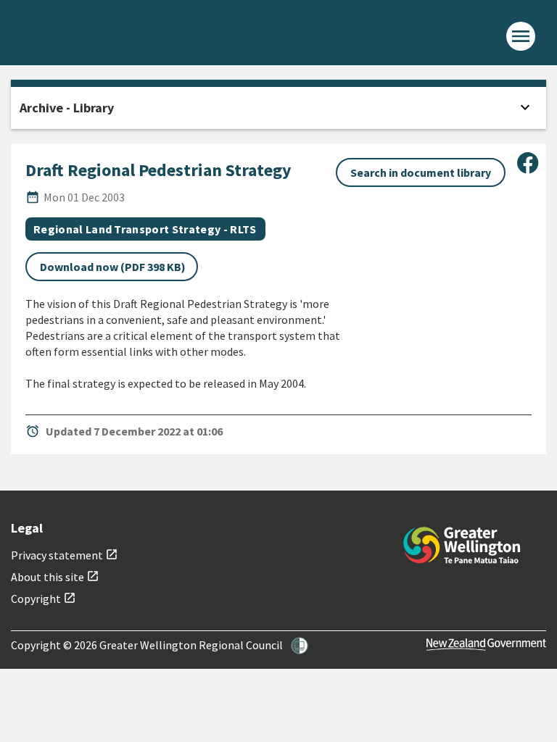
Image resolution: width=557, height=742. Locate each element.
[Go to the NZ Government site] (486, 644)
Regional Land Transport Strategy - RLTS (144, 229)
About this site (55, 577)
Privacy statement (64, 555)
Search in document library (420, 172)
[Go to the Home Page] (462, 545)
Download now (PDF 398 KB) (113, 266)
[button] (299, 645)
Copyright (43, 598)
